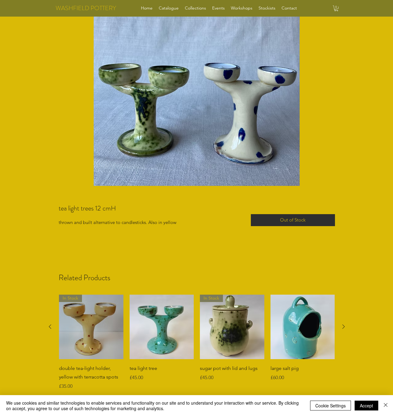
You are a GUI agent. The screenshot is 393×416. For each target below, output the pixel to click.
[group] (196, 346)
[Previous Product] (50, 326)
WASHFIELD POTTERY (86, 8)
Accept (366, 405)
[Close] (385, 405)
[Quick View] (162, 327)
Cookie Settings (330, 405)
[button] (336, 8)
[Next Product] (343, 326)
